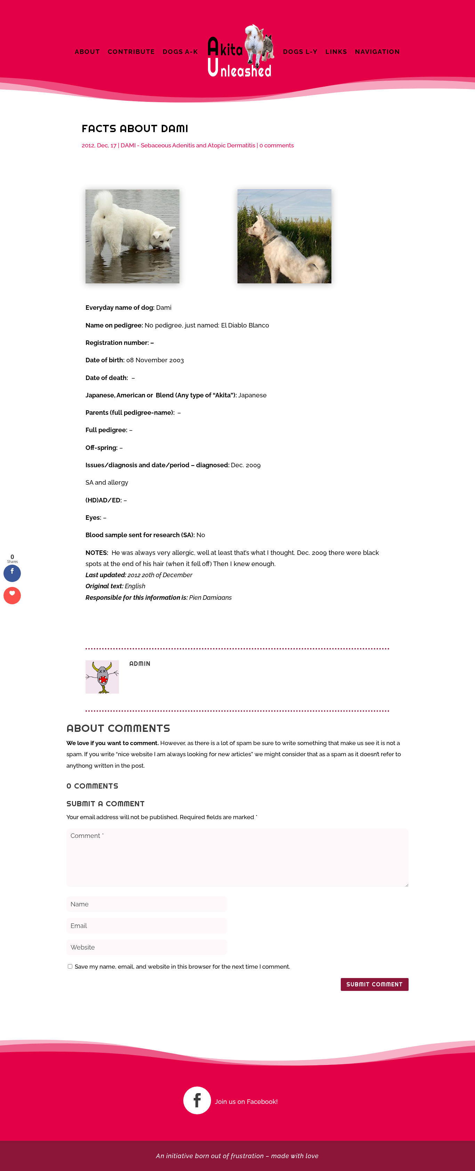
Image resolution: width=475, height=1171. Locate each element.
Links (336, 51)
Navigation (377, 51)
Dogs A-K (180, 51)
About (87, 51)
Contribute (131, 51)
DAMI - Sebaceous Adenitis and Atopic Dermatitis (188, 145)
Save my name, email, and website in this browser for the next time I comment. (182, 966)
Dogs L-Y (300, 51)
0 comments (276, 145)
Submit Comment (374, 984)
